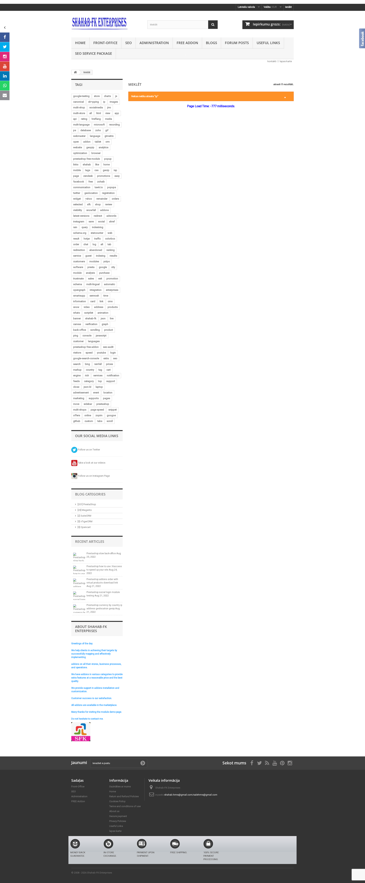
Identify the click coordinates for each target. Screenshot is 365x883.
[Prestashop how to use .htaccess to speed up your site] (79, 570)
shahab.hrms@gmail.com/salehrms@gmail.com (190, 794)
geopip (90, 147)
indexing (100, 255)
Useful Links (268, 42)
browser (96, 153)
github (76, 421)
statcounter (97, 232)
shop (98, 204)
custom (89, 421)
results (113, 255)
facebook (78, 181)
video (87, 307)
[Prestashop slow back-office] (79, 557)
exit (100, 278)
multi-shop (79, 107)
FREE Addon (187, 42)
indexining (97, 227)
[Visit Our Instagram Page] (5, 56)
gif (106, 130)
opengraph (79, 290)
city (113, 267)
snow (76, 307)
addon (86, 141)
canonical (78, 101)
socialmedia (96, 107)
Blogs (211, 42)
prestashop (102, 404)
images (114, 101)
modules (94, 261)
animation (103, 312)
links (75, 164)
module (77, 272)
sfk (89, 204)
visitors (77, 352)
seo (115, 358)
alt (102, 244)
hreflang (96, 118)
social (101, 221)
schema (77, 284)
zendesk (88, 175)
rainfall (98, 364)
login (113, 352)
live (111, 318)
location (107, 392)
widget (77, 198)
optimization (80, 153)
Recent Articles (89, 541)
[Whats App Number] (5, 85)
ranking (110, 250)
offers (76, 415)
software (78, 267)
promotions (103, 175)
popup (108, 158)
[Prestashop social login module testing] (79, 595)
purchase (104, 272)
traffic (97, 238)
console (87, 335)
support (110, 381)
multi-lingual (93, 284)
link (101, 301)
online (87, 415)
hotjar (87, 238)
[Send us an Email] (5, 95)
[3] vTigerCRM (85, 521)
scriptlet (88, 312)
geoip (106, 170)
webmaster (79, 136)
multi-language (81, 124)
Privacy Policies (117, 821)
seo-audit (108, 347)
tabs (99, 421)
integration (96, 290)
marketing (78, 398)
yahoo (88, 198)
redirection (79, 250)
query (85, 227)
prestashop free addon (86, 347)
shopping (93, 101)
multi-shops (79, 409)
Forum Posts (237, 42)
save (91, 221)
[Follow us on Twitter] (5, 47)
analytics (103, 147)
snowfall (91, 210)
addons (104, 210)
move (76, 404)
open (76, 141)
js (116, 96)
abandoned (95, 250)
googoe (111, 415)
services (97, 375)
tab (109, 244)
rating (84, 118)
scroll (110, 421)
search (77, 364)
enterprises (112, 290)
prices (109, 364)
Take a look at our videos (91, 462)
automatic (109, 284)
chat (85, 244)
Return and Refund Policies (124, 796)
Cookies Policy (117, 801)
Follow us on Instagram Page (93, 475)
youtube (101, 352)
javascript (101, 335)
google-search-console (86, 358)
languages (94, 341)
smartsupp (79, 295)
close (76, 386)
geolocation (91, 193)
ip (104, 101)
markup (77, 369)
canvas (77, 324)
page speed (97, 409)
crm (108, 141)
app (117, 113)
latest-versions (81, 215)
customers (79, 261)
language (95, 136)
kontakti (271, 61)
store (97, 96)
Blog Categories (90, 494)
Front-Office (105, 42)
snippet (112, 409)
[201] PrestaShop (87, 504)
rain (75, 227)
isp (115, 170)
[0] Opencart (84, 527)
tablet (98, 141)
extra (106, 358)
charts (107, 96)
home (106, 164)
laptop (99, 386)
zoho (98, 130)
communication (81, 187)
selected (78, 204)
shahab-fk (90, 318)
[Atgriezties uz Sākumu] (75, 72)
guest (88, 255)
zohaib (101, 181)
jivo (109, 107)
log (94, 244)
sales (91, 278)
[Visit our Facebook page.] (5, 37)
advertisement (81, 392)
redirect (98, 215)
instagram (78, 221)
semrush (94, 295)
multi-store (79, 113)
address (98, 307)
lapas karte (286, 61)
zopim (98, 415)
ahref (112, 221)
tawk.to (99, 187)
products (113, 307)
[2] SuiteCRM (84, 515)
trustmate (78, 278)
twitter (76, 193)
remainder (101, 198)
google (103, 267)
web (110, 232)
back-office (79, 329)
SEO (128, 42)
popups (111, 187)
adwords (111, 215)
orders (115, 198)
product (108, 329)
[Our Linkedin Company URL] (5, 76)
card (92, 301)
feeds (76, 381)
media (108, 118)
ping (75, 335)
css (96, 170)
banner (77, 318)
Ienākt (288, 7)
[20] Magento (85, 510)
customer (78, 341)
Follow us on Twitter (88, 449)
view (107, 113)
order (76, 244)
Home (80, 42)
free (90, 181)
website (77, 147)
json (103, 318)
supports (94, 398)
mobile (77, 170)
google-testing (81, 96)
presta (90, 267)
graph (105, 324)
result (76, 238)
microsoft (99, 124)
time (105, 295)
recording (114, 124)
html (98, 113)
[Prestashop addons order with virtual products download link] (79, 583)
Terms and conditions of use (125, 806)
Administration (154, 42)
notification (113, 375)
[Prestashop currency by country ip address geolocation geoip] (79, 608)
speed (89, 352)
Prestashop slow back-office (101, 553)
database (85, 130)
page (76, 175)
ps (74, 130)
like (97, 164)
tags (87, 170)
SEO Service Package (93, 53)
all (90, 113)
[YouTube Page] (5, 66)
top (100, 381)
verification (91, 324)
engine (77, 375)
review (108, 204)
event (96, 392)
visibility (77, 210)
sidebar (88, 404)
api (75, 118)
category (89, 381)
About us (114, 811)
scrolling (95, 329)
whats (76, 312)
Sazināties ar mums (120, 786)
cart (108, 369)
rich (87, 375)
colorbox (110, 238)
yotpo (106, 261)
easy (117, 175)
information (79, 301)
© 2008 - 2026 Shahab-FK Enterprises (91, 872)
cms (110, 301)
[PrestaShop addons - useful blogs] (106, 23)
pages (106, 398)
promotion (112, 278)
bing (87, 364)
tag (100, 369)
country (90, 369)
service (77, 255)
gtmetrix (109, 136)
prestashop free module (86, 158)
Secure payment (118, 816)
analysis (90, 272)
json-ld (87, 386)
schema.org (79, 232)
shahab (87, 164)
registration (108, 193)
